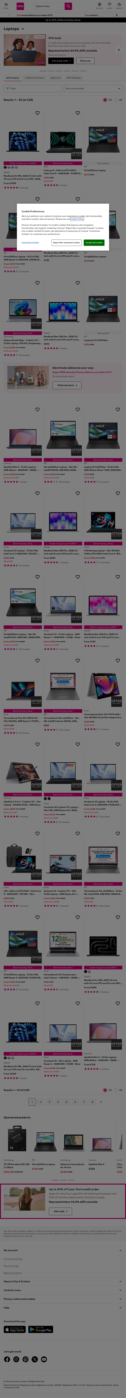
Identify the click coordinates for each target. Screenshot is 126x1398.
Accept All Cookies (94, 242)
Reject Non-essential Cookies (66, 242)
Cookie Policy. (77, 219)
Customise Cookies (30, 242)
